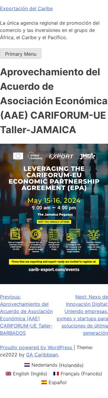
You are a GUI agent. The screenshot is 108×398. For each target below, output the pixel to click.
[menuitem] (54, 365)
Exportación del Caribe (26, 8)
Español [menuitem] (58, 382)
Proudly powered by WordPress (37, 347)
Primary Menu (20, 54)
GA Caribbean (42, 355)
